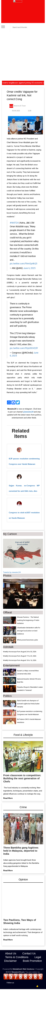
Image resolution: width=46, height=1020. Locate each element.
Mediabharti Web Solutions (23, 969)
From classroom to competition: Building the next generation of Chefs (22, 778)
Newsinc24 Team (19, 106)
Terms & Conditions (16, 957)
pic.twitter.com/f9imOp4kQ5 (23, 263)
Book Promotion (32, 961)
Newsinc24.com (18, 972)
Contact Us (29, 953)
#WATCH (14, 223)
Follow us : (11, 983)
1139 (29, 111)
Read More (8, 798)
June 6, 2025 (29, 268)
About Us (10, 953)
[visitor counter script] (23, 976)
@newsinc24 (28, 412)
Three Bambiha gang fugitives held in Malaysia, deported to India (20, 850)
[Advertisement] (23, 56)
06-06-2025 (16, 111)
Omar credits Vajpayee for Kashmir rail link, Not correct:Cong (22, 95)
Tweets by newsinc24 (11, 572)
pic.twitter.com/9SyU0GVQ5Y (24, 348)
